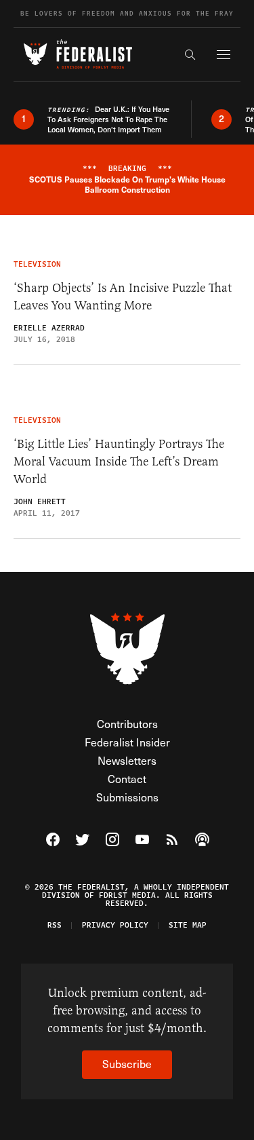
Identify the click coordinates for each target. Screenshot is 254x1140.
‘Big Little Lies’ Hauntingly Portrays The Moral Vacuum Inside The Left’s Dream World (119, 461)
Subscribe (127, 1064)
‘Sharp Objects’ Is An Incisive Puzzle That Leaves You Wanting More (123, 296)
